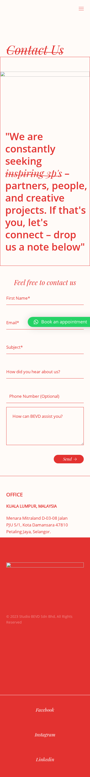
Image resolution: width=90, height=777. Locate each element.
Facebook (45, 709)
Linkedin (45, 759)
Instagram (45, 734)
